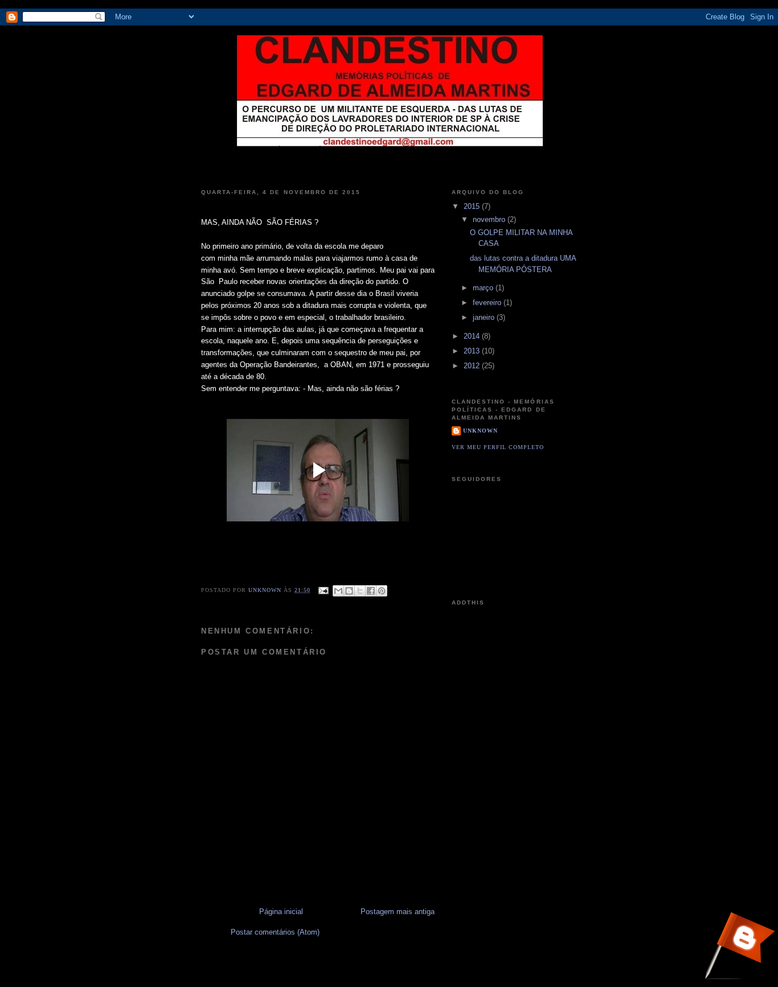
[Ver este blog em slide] (739, 947)
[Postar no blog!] (349, 591)
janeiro (485, 317)
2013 (473, 351)
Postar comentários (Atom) (275, 932)
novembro (490, 219)
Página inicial (281, 911)
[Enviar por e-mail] (338, 591)
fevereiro (488, 302)
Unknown (266, 590)
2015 (473, 206)
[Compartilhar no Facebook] (370, 591)
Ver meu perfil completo (498, 447)
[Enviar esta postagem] (323, 590)
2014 (473, 336)
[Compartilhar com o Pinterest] (381, 591)
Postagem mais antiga (398, 911)
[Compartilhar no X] (360, 591)
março (484, 287)
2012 (473, 365)
